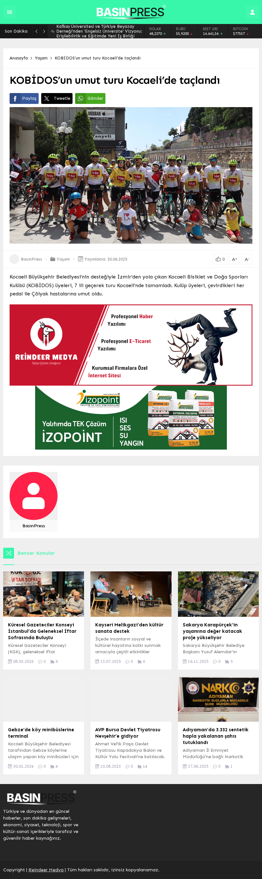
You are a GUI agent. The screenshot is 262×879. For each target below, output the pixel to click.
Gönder (95, 98)
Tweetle (62, 98)
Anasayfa (19, 58)
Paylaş (29, 98)
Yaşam (41, 58)
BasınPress (31, 259)
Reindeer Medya (46, 870)
